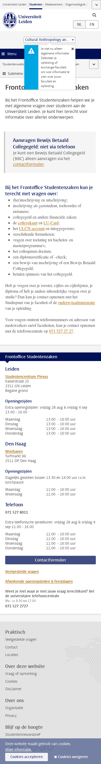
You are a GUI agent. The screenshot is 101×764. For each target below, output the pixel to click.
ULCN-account (32, 228)
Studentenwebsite (15, 64)
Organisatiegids (75, 4)
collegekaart (28, 222)
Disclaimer (13, 689)
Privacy (11, 715)
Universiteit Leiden (14, 4)
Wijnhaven (14, 451)
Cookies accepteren (26, 756)
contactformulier (28, 164)
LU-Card (51, 222)
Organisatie (14, 707)
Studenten (35, 4)
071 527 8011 (16, 512)
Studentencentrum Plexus (26, 376)
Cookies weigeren (73, 756)
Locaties (11, 654)
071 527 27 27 (61, 331)
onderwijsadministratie (76, 302)
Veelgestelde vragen (22, 571)
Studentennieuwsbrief (22, 734)
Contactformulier (50, 560)
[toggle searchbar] (94, 15)
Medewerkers (54, 4)
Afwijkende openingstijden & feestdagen (39, 581)
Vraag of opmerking (21, 673)
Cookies (11, 681)
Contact (11, 647)
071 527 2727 (16, 606)
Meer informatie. (18, 749)
